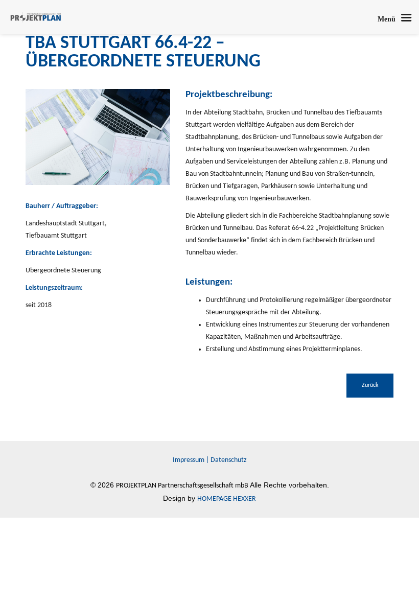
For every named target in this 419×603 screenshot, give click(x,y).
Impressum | (192, 460)
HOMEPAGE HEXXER (226, 499)
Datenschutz (229, 460)
